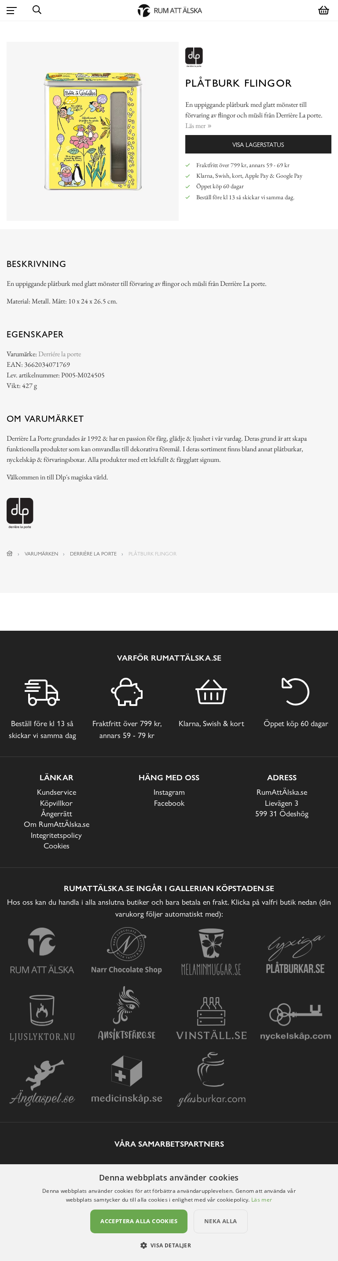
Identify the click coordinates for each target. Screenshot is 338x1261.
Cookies (57, 845)
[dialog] (169, 1212)
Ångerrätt (56, 813)
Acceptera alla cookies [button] (138, 1221)
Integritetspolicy (56, 835)
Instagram (169, 792)
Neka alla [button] (220, 1221)
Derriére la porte (59, 353)
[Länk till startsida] (10, 554)
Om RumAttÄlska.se (56, 824)
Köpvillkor (56, 803)
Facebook (169, 803)
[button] (169, 1245)
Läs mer (261, 1199)
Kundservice (56, 792)
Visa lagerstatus (258, 144)
